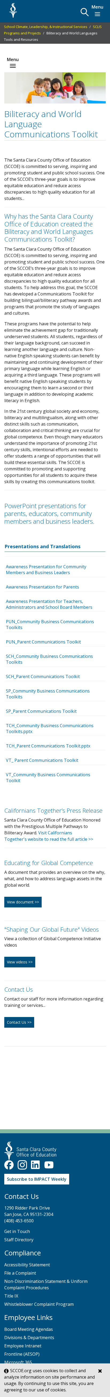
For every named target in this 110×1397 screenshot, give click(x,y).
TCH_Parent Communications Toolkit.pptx (48, 746)
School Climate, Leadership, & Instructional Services (45, 26)
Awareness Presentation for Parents (42, 587)
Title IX (11, 1296)
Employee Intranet (22, 1346)
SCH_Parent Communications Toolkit (43, 676)
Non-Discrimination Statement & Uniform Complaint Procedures (46, 1284)
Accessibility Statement (27, 1265)
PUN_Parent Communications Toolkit (43, 642)
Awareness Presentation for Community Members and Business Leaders (46, 569)
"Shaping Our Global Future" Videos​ (51, 929)
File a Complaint (20, 1273)
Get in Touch (17, 1231)
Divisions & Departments (29, 1337)
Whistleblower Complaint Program (39, 1304)
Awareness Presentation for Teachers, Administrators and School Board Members (49, 604)
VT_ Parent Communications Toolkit (42, 760)
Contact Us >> (19, 1022)
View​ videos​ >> (20, 961)
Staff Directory (18, 1240)
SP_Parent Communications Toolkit (41, 711)
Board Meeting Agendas (28, 1329)
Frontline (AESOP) (22, 1354)
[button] (85, 12)
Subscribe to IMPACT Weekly (36, 1179)
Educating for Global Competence (48, 863)
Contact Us (18, 989)
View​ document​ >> (23, 901)
